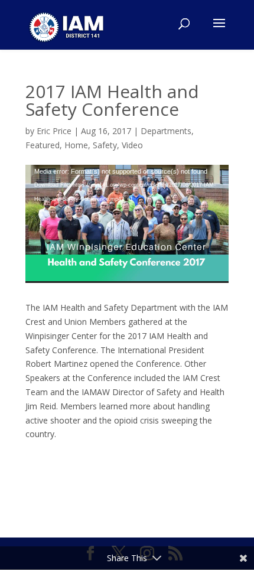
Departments (166, 130)
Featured (42, 145)
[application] (127, 224)
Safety (105, 145)
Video (132, 145)
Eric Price (54, 130)
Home (76, 145)
